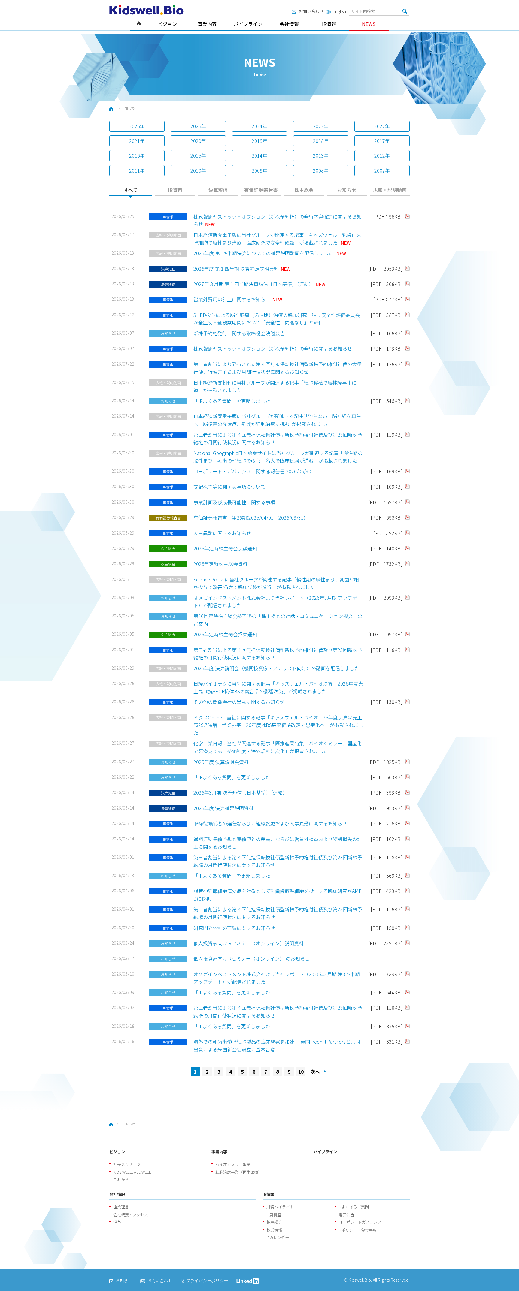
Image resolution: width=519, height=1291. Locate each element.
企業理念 (121, 1207)
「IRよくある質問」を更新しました (231, 400)
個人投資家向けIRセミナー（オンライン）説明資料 (248, 943)
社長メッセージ (127, 1164)
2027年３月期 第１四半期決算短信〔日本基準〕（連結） (253, 284)
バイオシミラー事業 (232, 1164)
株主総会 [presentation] (304, 189)
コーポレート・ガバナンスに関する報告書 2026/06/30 (252, 471)
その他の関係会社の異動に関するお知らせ (239, 701)
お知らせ (123, 1280)
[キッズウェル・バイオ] (146, 10)
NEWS (368, 23)
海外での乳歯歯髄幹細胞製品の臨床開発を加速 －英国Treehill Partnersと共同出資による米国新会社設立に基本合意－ (276, 1045)
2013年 (321, 155)
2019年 (259, 140)
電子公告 (346, 1214)
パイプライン (248, 23)
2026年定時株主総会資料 (220, 563)
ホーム (138, 24)
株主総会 (274, 1222)
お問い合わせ (311, 11)
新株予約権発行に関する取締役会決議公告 (239, 333)
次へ (315, 1071)
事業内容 (207, 23)
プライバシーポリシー (207, 1280)
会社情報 (289, 23)
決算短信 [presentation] (218, 189)
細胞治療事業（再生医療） (238, 1172)
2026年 (137, 126)
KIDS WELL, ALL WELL (132, 1172)
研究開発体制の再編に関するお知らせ (234, 927)
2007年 (382, 170)
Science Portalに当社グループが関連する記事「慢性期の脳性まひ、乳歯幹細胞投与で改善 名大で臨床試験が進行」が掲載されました (276, 583)
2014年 (259, 155)
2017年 (382, 140)
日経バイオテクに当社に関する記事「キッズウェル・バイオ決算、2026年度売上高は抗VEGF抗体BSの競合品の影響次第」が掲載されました (278, 687)
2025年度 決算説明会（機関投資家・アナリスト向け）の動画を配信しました (276, 668)
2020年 (198, 140)
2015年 (198, 155)
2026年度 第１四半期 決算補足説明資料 (236, 268)
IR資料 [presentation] (175, 189)
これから (121, 1179)
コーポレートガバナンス (359, 1222)
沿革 (117, 1222)
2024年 (259, 126)
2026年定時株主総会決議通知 (225, 548)
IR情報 (329, 23)
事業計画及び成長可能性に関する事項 (234, 502)
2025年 (198, 126)
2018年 (321, 140)
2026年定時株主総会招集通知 (225, 634)
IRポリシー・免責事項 (357, 1230)
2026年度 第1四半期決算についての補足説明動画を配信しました (263, 253)
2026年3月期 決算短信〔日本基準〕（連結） (240, 792)
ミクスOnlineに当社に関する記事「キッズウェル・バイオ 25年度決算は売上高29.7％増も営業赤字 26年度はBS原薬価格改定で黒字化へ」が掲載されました (278, 725)
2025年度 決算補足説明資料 (223, 808)
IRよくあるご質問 (353, 1207)
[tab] (130, 192)
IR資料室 (273, 1214)
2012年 (382, 155)
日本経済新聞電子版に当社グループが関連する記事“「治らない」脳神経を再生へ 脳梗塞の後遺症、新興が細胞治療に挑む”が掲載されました (277, 419)
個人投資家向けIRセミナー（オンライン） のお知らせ (251, 958)
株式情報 (274, 1230)
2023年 (321, 126)
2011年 (137, 170)
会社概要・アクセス (130, 1214)
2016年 (137, 155)
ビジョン (167, 23)
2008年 (321, 170)
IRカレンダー (277, 1237)
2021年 (137, 140)
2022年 (382, 126)
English (339, 11)
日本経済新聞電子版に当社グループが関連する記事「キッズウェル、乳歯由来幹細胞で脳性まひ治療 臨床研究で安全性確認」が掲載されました (277, 238)
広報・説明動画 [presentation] (390, 189)
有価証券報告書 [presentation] (261, 189)
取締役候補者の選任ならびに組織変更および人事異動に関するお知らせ (270, 823)
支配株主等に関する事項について (229, 486)
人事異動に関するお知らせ (222, 533)
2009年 (259, 170)
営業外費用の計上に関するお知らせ (231, 299)
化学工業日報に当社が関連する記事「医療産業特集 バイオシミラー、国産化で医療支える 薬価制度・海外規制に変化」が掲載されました (277, 747)
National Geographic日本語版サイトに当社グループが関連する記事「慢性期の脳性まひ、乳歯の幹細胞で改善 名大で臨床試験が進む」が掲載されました (278, 456)
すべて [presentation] (131, 189)
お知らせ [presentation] (347, 189)
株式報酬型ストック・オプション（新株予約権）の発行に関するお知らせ (272, 348)
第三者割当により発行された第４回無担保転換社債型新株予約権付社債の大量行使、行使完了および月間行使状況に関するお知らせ (277, 368)
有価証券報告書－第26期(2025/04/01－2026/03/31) (249, 517)
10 (301, 1071)
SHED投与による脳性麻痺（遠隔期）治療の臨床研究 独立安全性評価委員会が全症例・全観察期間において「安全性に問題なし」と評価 (276, 318)
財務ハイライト (280, 1207)
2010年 (198, 170)
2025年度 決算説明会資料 (221, 761)
